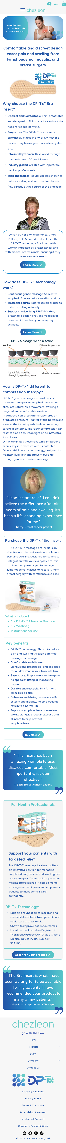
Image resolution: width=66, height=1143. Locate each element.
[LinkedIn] (36, 1133)
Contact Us (33, 1067)
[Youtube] (24, 1133)
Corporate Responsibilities (33, 1126)
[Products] (59, 1046)
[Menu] (22, 10)
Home (33, 1039)
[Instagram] (41, 1133)
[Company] (59, 1060)
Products (33, 1046)
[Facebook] (30, 1133)
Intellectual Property (33, 1119)
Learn (33, 1053)
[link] (64, 3)
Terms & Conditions (33, 1105)
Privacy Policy (33, 1098)
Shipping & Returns (33, 1091)
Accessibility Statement (33, 1112)
